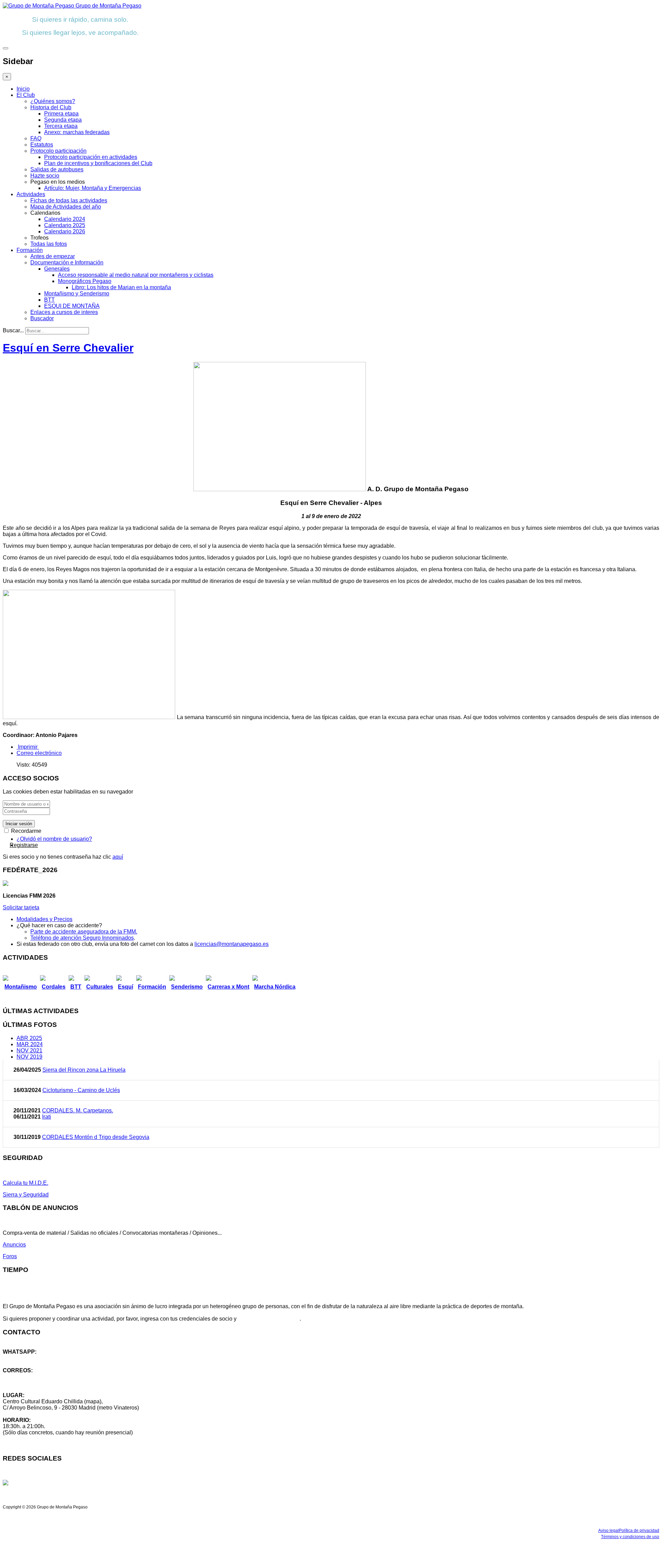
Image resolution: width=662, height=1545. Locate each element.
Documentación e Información (66, 262)
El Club (26, 95)
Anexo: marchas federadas (77, 132)
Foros (10, 1256)
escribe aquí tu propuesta (269, 1319)
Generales (57, 269)
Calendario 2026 (64, 231)
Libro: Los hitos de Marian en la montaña (121, 287)
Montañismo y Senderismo (76, 293)
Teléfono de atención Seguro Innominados (82, 938)
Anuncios (14, 1245)
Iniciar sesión (19, 823)
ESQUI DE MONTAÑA (72, 306)
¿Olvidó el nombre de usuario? (54, 839)
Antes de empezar (52, 256)
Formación (30, 250)
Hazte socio (44, 176)
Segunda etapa (63, 120)
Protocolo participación (58, 151)
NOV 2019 (29, 1057)
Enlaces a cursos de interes (64, 312)
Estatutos (41, 145)
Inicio (23, 89)
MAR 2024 (30, 1044)
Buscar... (13, 330)
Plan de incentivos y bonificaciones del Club (98, 163)
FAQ (35, 138)
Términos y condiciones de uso (630, 1536)
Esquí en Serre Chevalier (68, 348)
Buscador (42, 318)
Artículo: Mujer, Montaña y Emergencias (92, 188)
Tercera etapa (61, 126)
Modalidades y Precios (44, 919)
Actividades (31, 194)
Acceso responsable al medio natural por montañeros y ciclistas (135, 275)
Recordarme (25, 831)
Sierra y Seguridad (26, 1195)
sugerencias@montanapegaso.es (44, 1383)
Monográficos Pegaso (84, 281)
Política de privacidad (639, 1530)
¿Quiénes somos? (52, 101)
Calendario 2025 (64, 225)
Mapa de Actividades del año (65, 207)
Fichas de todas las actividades (68, 200)
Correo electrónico (39, 753)
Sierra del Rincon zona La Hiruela (84, 1070)
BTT (49, 300)
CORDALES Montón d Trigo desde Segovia (95, 1137)
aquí (117, 857)
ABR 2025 (29, 1038)
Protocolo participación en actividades (90, 157)
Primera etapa (61, 114)
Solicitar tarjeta (21, 907)
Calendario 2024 (64, 219)
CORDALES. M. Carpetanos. (77, 1110)
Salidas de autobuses (56, 169)
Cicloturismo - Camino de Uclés (81, 1090)
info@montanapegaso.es (33, 1377)
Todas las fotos (48, 244)
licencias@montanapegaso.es (231, 944)
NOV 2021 (29, 1050)
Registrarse (24, 845)
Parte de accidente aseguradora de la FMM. (83, 932)
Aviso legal (608, 1530)
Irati (46, 1117)
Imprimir (28, 747)
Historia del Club (50, 107)
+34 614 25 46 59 (24, 1358)
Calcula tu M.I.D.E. (25, 1183)
